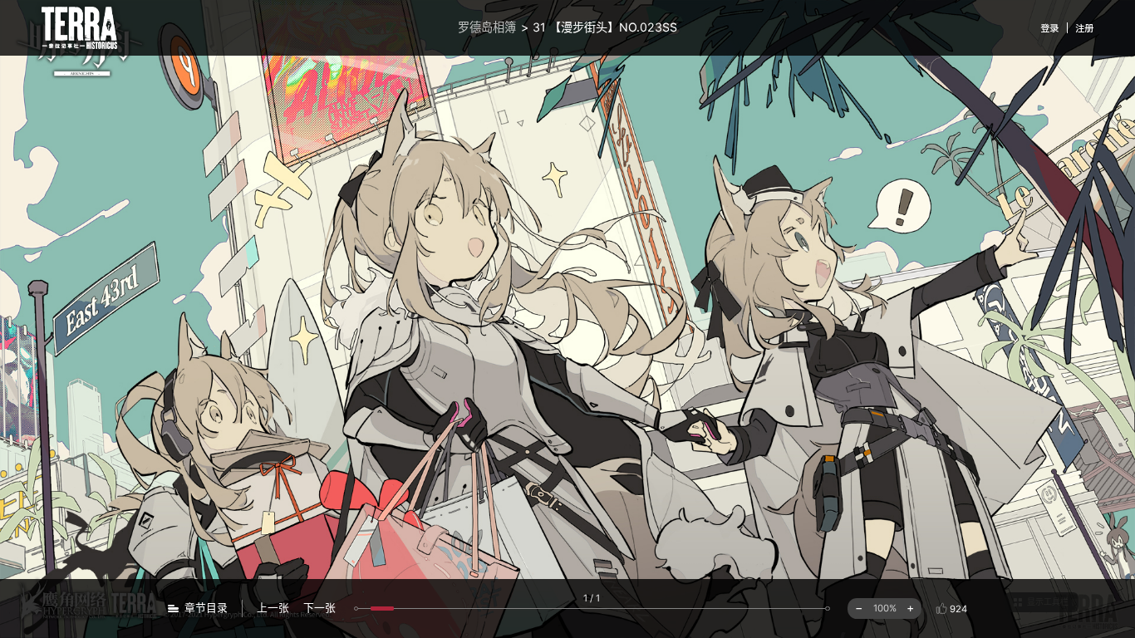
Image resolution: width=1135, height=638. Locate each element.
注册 (1084, 27)
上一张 (273, 607)
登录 (1049, 27)
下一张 (319, 607)
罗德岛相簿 (487, 27)
